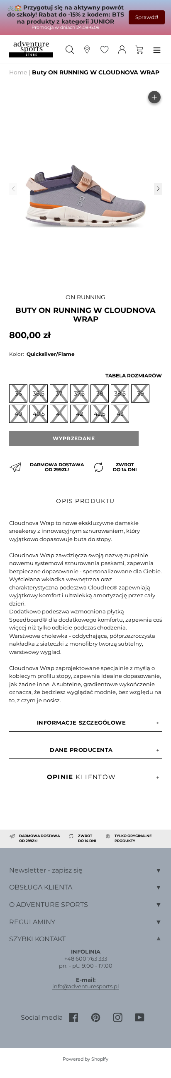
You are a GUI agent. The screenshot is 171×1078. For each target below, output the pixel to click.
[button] (158, 189)
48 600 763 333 (87, 958)
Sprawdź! (146, 17)
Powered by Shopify (85, 1059)
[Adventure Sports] (31, 49)
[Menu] (157, 49)
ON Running (85, 297)
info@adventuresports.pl (85, 986)
